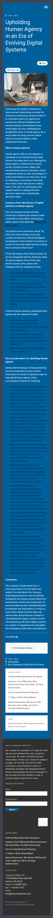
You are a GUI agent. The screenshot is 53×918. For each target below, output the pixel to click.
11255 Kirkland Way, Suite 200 (18, 878)
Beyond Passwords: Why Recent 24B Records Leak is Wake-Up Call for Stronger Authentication (24, 705)
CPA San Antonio (29, 723)
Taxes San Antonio (20, 726)
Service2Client (13, 662)
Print (42, 63)
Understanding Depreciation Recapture (25, 676)
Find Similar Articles (22, 648)
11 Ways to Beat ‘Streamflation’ (22, 697)
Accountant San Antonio (15, 723)
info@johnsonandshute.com (18, 894)
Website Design (11, 905)
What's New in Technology (34, 664)
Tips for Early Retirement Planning (23, 692)
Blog (9, 664)
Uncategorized (17, 664)
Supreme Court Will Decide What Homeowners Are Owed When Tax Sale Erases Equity (25, 684)
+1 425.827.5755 (19, 884)
